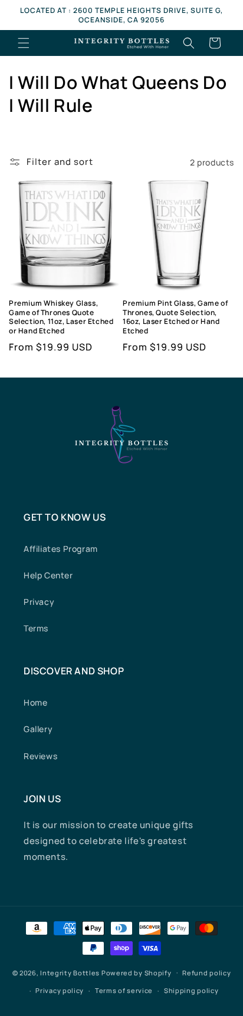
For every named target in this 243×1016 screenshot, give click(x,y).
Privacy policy (59, 990)
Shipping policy (191, 990)
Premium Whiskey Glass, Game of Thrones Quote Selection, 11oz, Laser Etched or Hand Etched (61, 317)
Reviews (40, 756)
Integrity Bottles (70, 972)
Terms (36, 628)
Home (35, 702)
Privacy (39, 601)
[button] (24, 43)
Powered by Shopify (136, 972)
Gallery (38, 728)
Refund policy (206, 972)
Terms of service (124, 990)
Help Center (48, 575)
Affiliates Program (61, 548)
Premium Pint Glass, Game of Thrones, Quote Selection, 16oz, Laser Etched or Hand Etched (175, 317)
